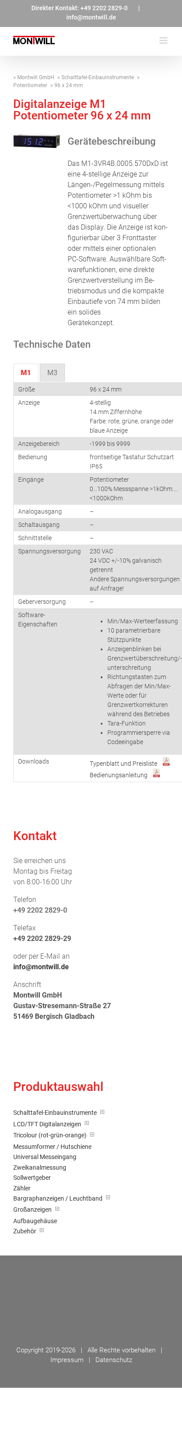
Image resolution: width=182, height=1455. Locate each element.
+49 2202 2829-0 (104, 8)
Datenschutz (113, 1360)
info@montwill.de (91, 17)
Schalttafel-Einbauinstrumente (97, 77)
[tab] (25, 373)
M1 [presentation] (26, 373)
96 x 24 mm (68, 85)
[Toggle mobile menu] (164, 40)
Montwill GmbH (35, 77)
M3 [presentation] (52, 373)
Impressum (66, 1360)
